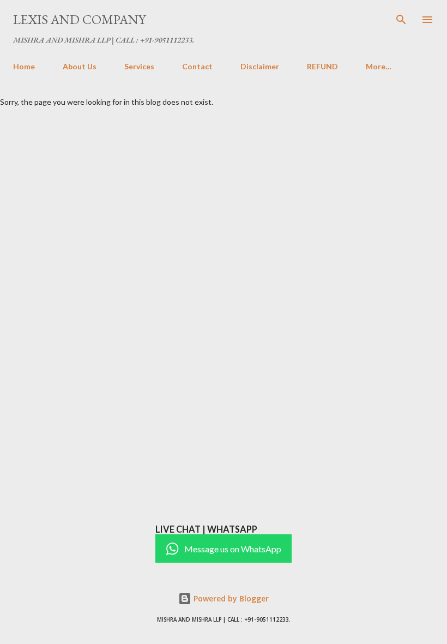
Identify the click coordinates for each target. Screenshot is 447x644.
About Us (79, 66)
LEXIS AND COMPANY (79, 19)
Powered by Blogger (230, 598)
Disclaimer (259, 66)
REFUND (322, 66)
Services (139, 66)
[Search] (401, 19)
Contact (197, 66)
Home (24, 66)
